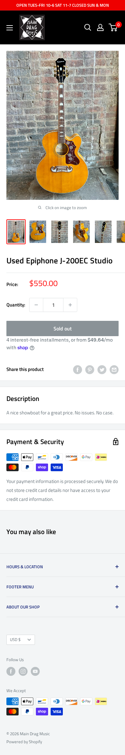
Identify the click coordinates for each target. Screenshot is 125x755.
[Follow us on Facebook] (10, 671)
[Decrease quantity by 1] (36, 305)
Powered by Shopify (24, 741)
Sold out (63, 328)
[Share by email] (114, 369)
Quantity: (15, 304)
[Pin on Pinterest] (89, 369)
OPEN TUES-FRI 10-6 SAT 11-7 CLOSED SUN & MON (62, 5)
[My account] (100, 27)
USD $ (15, 640)
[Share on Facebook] (77, 369)
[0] (113, 27)
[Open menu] (9, 27)
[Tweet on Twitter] (101, 369)
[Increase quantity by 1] (70, 305)
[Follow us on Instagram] (23, 671)
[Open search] (87, 27)
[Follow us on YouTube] (35, 671)
